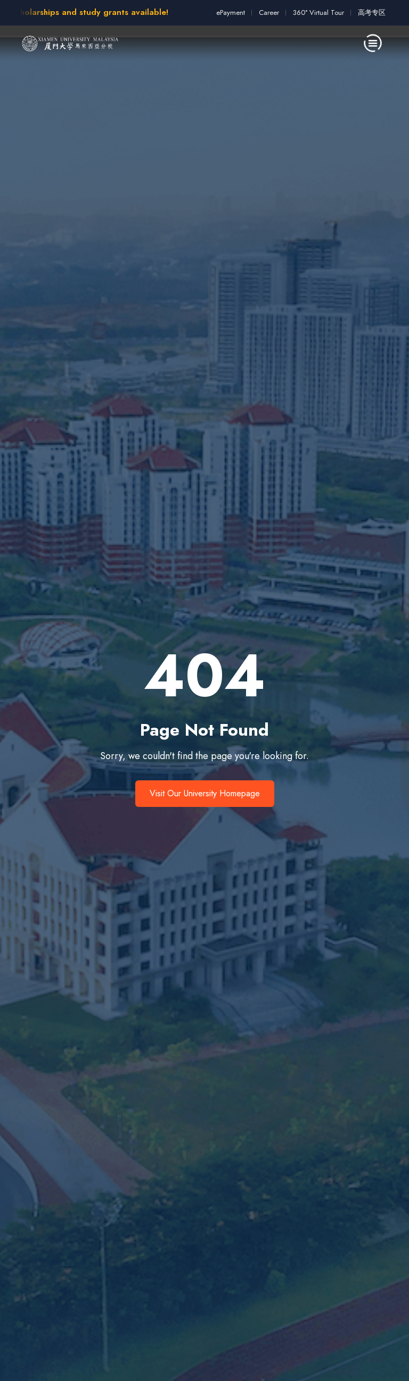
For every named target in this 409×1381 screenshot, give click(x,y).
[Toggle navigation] (373, 43)
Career (269, 12)
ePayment (230, 12)
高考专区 (372, 12)
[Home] (70, 43)
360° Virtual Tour (318, 12)
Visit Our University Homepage (205, 793)
